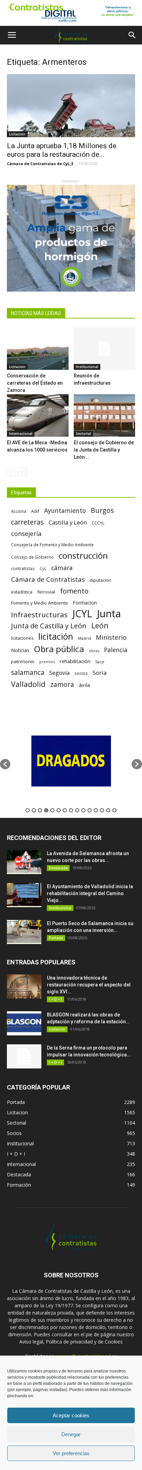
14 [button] (108, 810)
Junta (109, 613)
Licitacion (17, 134)
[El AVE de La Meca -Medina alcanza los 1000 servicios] (38, 415)
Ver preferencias (71, 1453)
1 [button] (28, 810)
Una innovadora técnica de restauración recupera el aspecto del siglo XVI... (89, 984)
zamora (62, 684)
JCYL (82, 613)
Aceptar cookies (71, 1415)
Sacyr (100, 661)
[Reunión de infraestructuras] (104, 348)
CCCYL (98, 523)
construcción (83, 555)
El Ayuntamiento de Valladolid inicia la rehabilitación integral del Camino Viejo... (90, 893)
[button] (132, 35)
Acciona (18, 511)
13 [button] (102, 810)
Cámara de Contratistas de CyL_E (40, 163)
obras (94, 650)
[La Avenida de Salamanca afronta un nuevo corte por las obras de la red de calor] (24, 862)
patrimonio (22, 661)
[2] (71, 12)
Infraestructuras (39, 614)
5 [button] (52, 810)
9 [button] (77, 810)
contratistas (23, 568)
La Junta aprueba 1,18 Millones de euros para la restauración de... (61, 150)
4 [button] (46, 810)
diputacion (100, 580)
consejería (26, 533)
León (100, 625)
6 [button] (59, 810)
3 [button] (40, 810)
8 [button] (71, 810)
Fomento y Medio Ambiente (39, 603)
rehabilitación (75, 661)
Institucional (87, 366)
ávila (84, 684)
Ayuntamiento (65, 510)
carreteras (27, 522)
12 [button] (96, 810)
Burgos (102, 510)
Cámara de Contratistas (48, 579)
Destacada (58, 867)
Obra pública (59, 648)
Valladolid (28, 684)
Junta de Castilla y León (49, 625)
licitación (55, 636)
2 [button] (34, 810)
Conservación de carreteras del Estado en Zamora (35, 383)
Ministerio (111, 637)
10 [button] (83, 810)
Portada (56, 937)
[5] (71, 238)
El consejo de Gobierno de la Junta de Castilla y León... (104, 450)
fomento (74, 591)
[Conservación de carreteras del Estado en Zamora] (38, 348)
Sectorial (83, 433)
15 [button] (114, 810)
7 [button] (65, 810)
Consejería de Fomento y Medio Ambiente (52, 544)
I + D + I (55, 999)
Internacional (20, 433)
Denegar (71, 1434)
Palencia (116, 649)
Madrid (84, 638)
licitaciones (22, 638)
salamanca (27, 672)
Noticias (20, 650)
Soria (100, 672)
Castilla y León (68, 522)
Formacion (85, 602)
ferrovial (46, 592)
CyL (43, 568)
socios (81, 673)
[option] (80, 761)
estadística (21, 592)
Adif (35, 511)
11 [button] (90, 810)
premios (47, 661)
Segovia (59, 673)
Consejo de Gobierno (32, 557)
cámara (62, 567)
